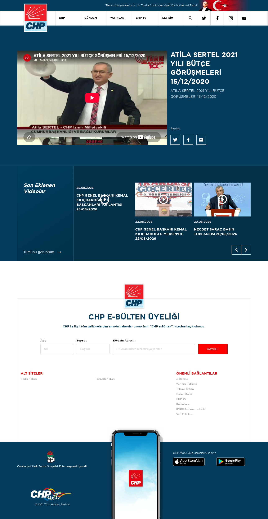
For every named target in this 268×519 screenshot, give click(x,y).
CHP (62, 18)
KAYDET (213, 349)
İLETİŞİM (167, 18)
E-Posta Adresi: (123, 341)
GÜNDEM (90, 18)
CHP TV (141, 18)
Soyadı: (82, 341)
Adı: (43, 341)
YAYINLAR (117, 18)
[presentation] (236, 250)
